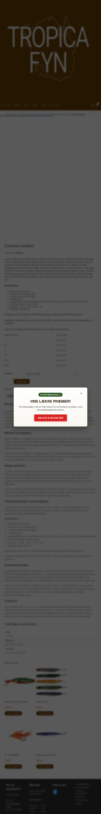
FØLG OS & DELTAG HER (50, 417)
